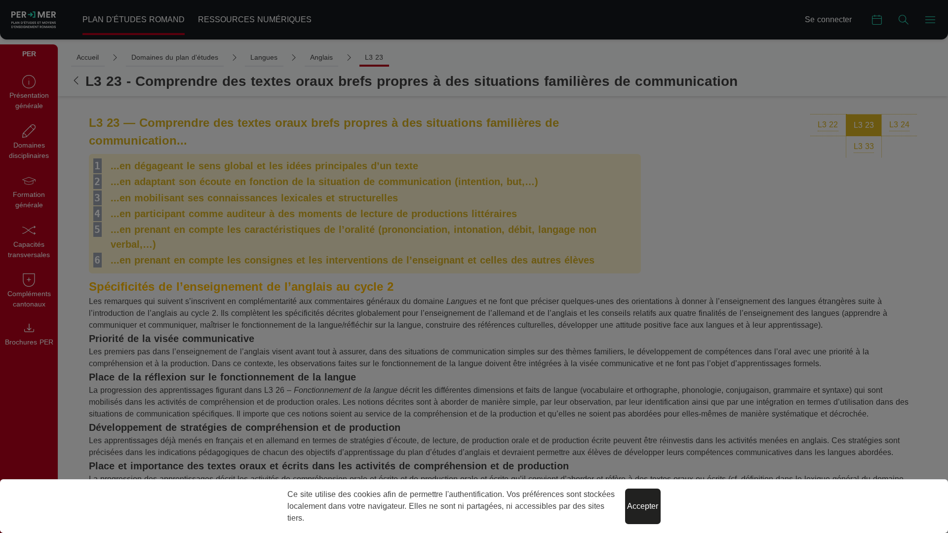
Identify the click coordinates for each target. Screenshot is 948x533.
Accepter (642, 506)
